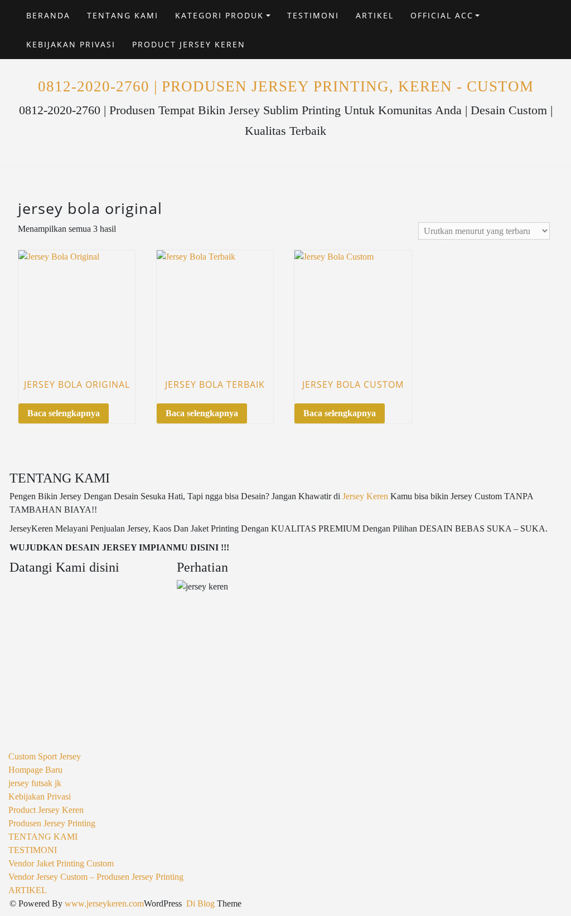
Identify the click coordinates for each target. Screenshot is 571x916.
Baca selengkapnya (63, 413)
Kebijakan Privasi (70, 44)
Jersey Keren (365, 496)
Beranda (48, 15)
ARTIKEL (375, 15)
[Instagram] (531, 36)
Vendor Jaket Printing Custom (61, 863)
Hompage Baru (35, 769)
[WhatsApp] (541, 36)
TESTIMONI (313, 15)
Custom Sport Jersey (44, 756)
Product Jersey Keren (188, 44)
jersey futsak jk (34, 783)
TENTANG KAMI (122, 15)
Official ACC (441, 15)
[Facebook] (531, 23)
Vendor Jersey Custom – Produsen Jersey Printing (95, 876)
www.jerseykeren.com (104, 903)
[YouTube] (541, 23)
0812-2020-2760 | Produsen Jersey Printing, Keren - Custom (286, 86)
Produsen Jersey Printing (51, 823)
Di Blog (199, 903)
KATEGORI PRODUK (219, 15)
